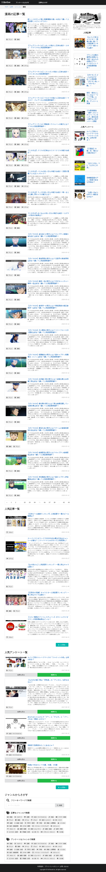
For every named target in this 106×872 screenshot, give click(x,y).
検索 (60, 805)
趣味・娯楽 (48, 829)
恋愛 (28, 817)
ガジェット (56, 826)
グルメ (11, 532)
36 (44, 502)
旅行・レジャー (46, 820)
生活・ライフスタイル (15, 733)
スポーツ (19, 817)
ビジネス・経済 (13, 832)
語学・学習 (59, 829)
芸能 (11, 817)
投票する (54, 675)
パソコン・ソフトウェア (42, 826)
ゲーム (26, 65)
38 (54, 502)
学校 (40, 823)
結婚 (11, 823)
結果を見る (21, 675)
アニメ (10, 39)
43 (69, 502)
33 (30, 502)
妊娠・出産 (19, 823)
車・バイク (58, 820)
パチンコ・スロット (49, 832)
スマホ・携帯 (26, 826)
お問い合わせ (64, 866)
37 (49, 502)
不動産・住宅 (26, 832)
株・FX (36, 832)
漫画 (18, 39)
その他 (61, 832)
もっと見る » (62, 645)
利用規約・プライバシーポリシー (48, 866)
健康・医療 (23, 829)
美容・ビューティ (36, 829)
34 (35, 502)
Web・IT (12, 829)
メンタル (62, 823)
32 (25, 502)
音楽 (52, 817)
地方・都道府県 (13, 826)
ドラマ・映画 (62, 817)
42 (64, 502)
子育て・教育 (30, 823)
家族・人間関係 (51, 823)
